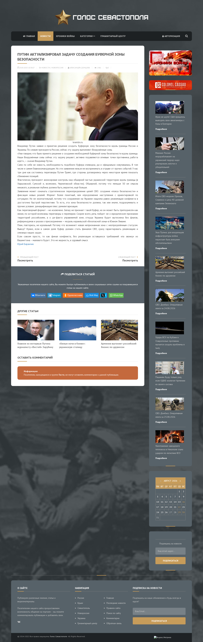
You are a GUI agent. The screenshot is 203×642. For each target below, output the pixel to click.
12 (166, 501)
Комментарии (112, 618)
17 (157, 507)
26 (166, 512)
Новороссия (57, 68)
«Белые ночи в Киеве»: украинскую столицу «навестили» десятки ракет (75, 347)
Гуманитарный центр (112, 36)
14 (175, 501)
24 (157, 512)
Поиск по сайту (113, 613)
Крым (80, 603)
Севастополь (84, 608)
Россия (81, 598)
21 (175, 507)
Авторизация (172, 36)
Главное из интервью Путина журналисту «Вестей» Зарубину (35, 345)
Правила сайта (113, 608)
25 (162, 512)
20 (170, 507)
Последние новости (116, 603)
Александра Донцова (79, 68)
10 (157, 501)
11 (162, 501)
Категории (86, 36)
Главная (30, 36)
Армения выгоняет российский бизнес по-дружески (118, 345)
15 (179, 501)
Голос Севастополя (58, 636)
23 (183, 507)
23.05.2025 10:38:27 (27, 68)
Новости (45, 36)
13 (170, 501)
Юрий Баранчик (25, 244)
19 (166, 507)
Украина (81, 618)
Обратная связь (113, 623)
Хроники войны (65, 36)
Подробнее (161, 129)
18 (162, 507)
